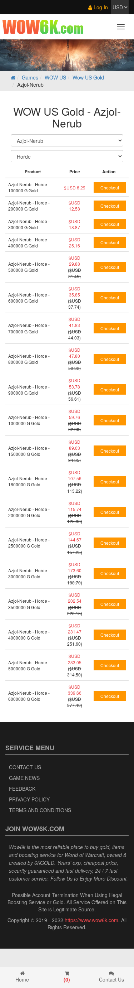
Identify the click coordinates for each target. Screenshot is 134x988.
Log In (100, 7)
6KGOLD (44, 862)
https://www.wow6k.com (91, 920)
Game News (24, 777)
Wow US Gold (88, 77)
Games (30, 77)
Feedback (22, 788)
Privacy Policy (29, 799)
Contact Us (25, 767)
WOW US (55, 77)
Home (22, 979)
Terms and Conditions (40, 810)
